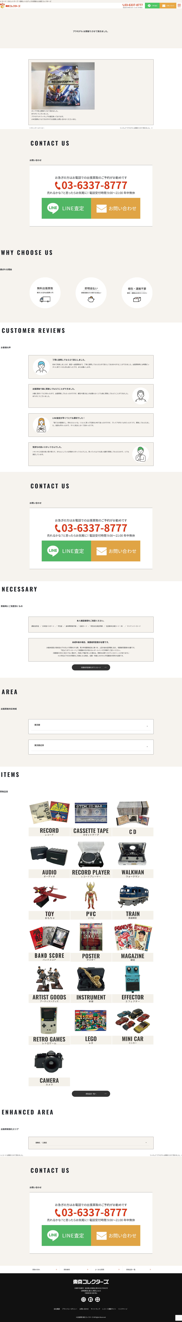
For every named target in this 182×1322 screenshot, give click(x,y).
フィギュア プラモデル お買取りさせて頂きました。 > (166, 1155)
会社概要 (57, 1309)
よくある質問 (99, 1269)
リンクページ (122, 1309)
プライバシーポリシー (69, 1309)
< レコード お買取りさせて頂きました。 (12, 1155)
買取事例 (67, 1269)
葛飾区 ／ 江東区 (41, 1142)
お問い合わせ (84, 1309)
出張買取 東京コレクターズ (85, 1317)
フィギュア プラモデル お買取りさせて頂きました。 (135, 128)
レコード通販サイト (109, 1309)
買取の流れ (36, 1269)
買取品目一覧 (130, 1269)
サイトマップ (95, 1309)
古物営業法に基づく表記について (91, 1291)
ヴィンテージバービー (37, 128)
